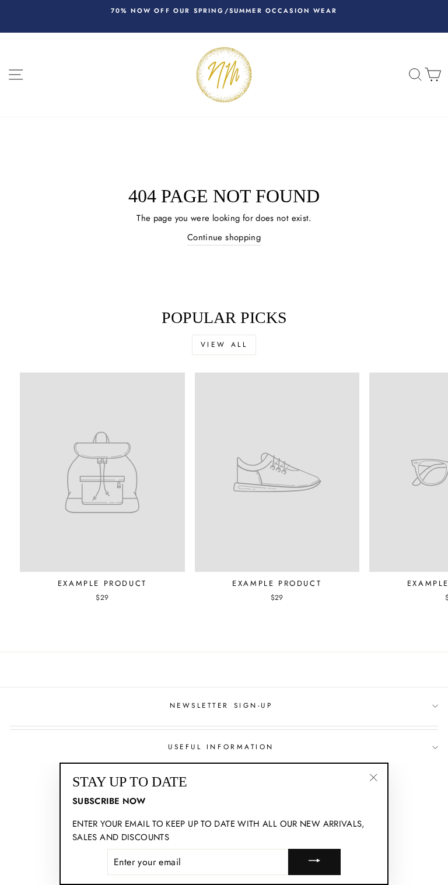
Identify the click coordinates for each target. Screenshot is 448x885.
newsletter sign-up (221, 705)
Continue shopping (224, 237)
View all (224, 344)
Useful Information (221, 746)
